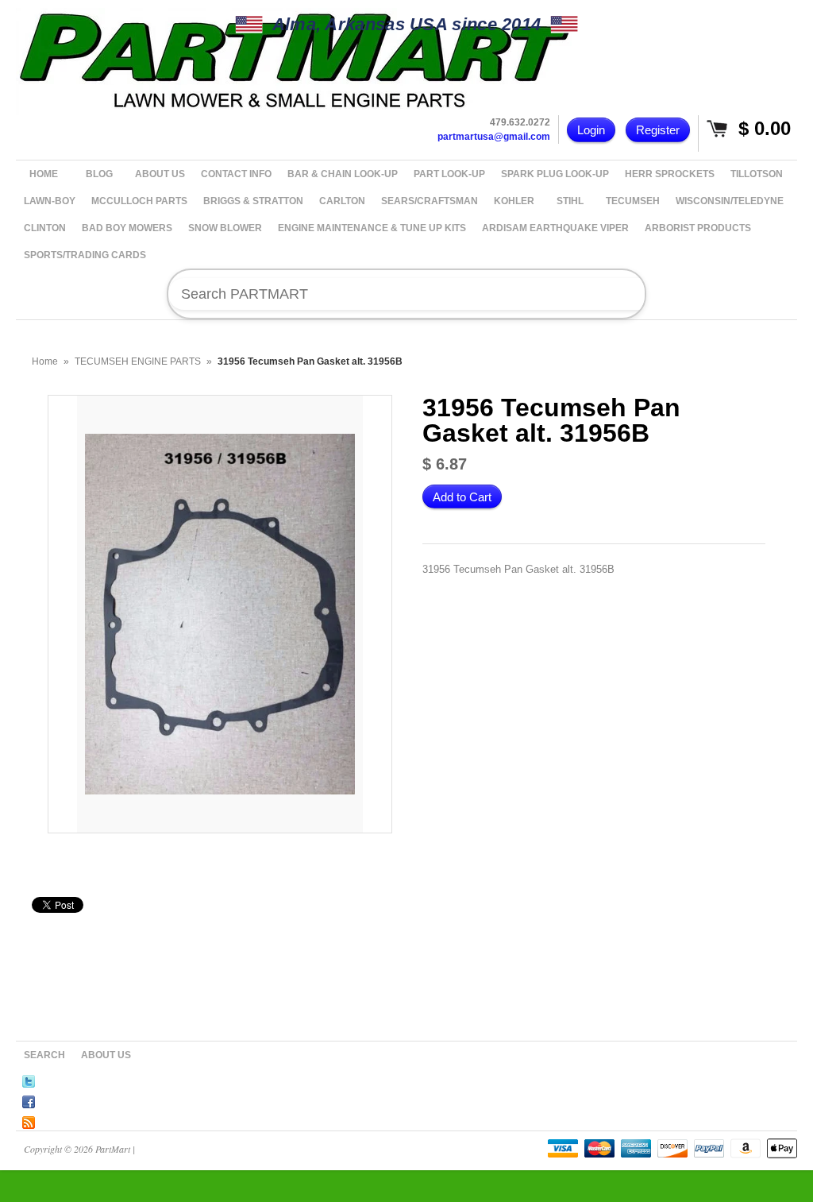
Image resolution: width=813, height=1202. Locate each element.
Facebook (28, 1099)
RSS (28, 1120)
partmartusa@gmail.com (493, 136)
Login (591, 130)
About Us (106, 1055)
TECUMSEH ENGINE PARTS (138, 361)
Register (658, 130)
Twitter (28, 1079)
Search (44, 1055)
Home (45, 361)
